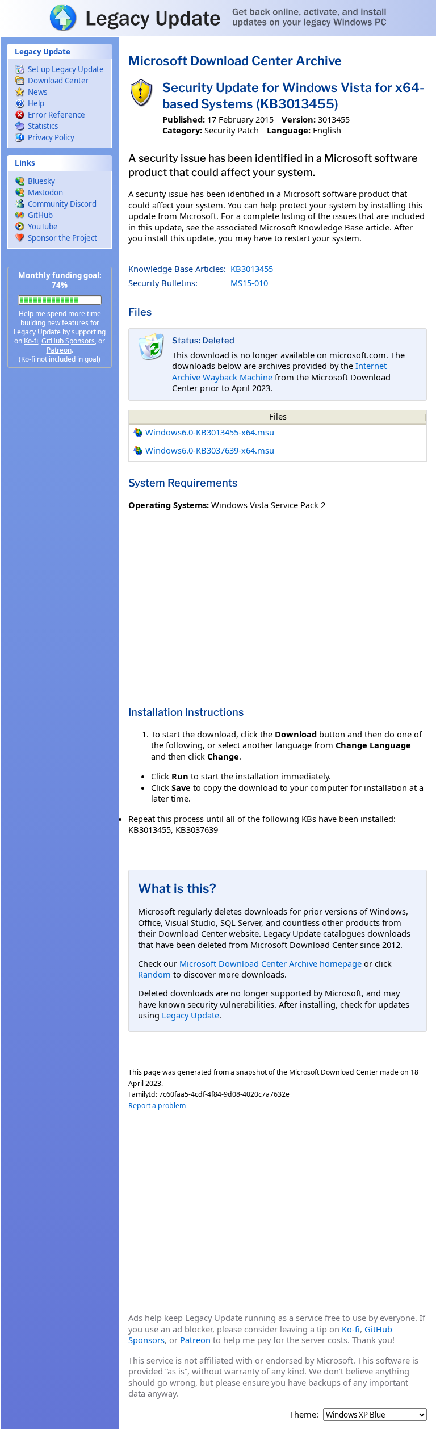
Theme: (304, 1414)
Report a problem (157, 1105)
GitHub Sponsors (68, 341)
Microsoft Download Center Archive (235, 60)
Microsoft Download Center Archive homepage (270, 963)
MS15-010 (249, 282)
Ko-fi (31, 341)
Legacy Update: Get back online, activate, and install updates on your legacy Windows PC (218, 17)
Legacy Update (190, 1015)
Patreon (59, 350)
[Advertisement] (59, 556)
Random (154, 974)
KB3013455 (251, 268)
